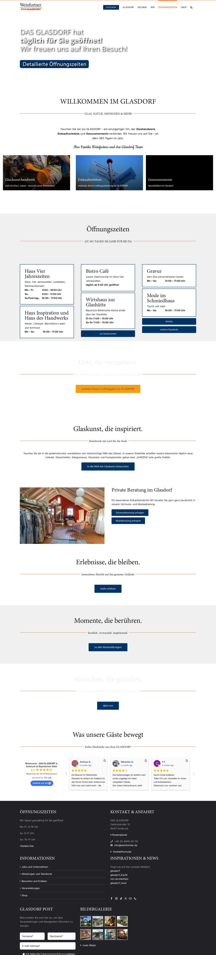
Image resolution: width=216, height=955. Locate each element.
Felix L (165, 761)
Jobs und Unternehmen (35, 866)
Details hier (27, 845)
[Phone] (135, 898)
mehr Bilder (88, 945)
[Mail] (130, 898)
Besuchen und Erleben (34, 881)
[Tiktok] (121, 898)
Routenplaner (119, 834)
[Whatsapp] (126, 898)
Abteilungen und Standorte (37, 873)
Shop (24, 895)
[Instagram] (116, 898)
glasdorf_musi (118, 883)
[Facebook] (111, 898)
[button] (191, 7)
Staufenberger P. (129, 761)
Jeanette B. (85, 761)
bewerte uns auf (40, 782)
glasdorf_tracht (119, 874)
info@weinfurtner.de (125, 845)
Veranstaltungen (31, 888)
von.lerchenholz (119, 878)
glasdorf (115, 870)
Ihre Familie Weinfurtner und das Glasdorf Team (108, 147)
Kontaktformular (121, 851)
